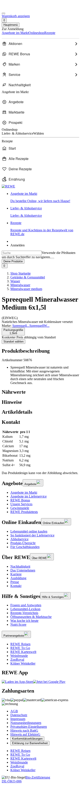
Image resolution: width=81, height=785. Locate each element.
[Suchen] (52, 258)
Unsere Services (21, 504)
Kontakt (15, 586)
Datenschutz (18, 715)
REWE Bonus (20, 500)
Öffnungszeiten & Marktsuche (31, 617)
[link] (44, 197)
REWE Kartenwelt (23, 652)
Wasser (15, 281)
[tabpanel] (40, 448)
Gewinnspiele (19, 508)
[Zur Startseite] (16, 8)
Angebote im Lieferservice (28, 496)
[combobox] (22, 253)
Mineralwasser (20, 285)
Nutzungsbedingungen (25, 723)
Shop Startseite (20, 273)
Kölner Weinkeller (22, 663)
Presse (14, 582)
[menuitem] (40, 43)
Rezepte (41, 228)
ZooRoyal (17, 659)
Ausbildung (18, 578)
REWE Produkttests (24, 512)
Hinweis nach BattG (24, 730)
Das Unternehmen (22, 570)
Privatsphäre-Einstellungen (28, 726)
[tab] (40, 392)
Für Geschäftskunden (25, 547)
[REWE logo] (8, 186)
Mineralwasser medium (26, 289)
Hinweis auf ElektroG (25, 734)
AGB (14, 711)
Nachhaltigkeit (20, 566)
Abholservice (19, 539)
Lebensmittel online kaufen (28, 531)
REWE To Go (20, 648)
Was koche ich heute (24, 620)
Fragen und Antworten (25, 605)
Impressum (17, 719)
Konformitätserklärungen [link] (27, 738)
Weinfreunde (19, 655)
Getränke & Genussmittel (27, 277)
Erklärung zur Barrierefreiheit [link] (30, 743)
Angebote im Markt (23, 492)
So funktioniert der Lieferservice (32, 535)
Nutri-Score (18, 624)
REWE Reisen (20, 644)
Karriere (16, 574)
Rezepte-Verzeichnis (24, 613)
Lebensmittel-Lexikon (25, 609)
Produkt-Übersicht (22, 543)
